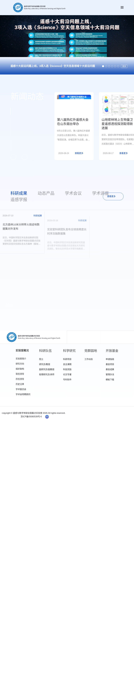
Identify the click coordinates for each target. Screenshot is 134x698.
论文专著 (67, 374)
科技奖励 (67, 369)
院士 (41, 359)
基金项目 (110, 364)
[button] (103, 66)
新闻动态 (27, 96)
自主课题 (67, 364)
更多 (124, 66)
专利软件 (67, 379)
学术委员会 (21, 389)
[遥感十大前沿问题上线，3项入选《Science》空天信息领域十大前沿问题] (67, 45)
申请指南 (110, 359)
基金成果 (110, 369)
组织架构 (20, 369)
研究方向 (20, 364)
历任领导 (20, 379)
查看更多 (111, 196)
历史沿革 (20, 384)
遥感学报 (18, 199)
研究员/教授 (44, 364)
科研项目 (67, 359)
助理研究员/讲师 (46, 374)
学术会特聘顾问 (23, 394)
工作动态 (88, 359)
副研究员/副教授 (46, 369)
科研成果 (18, 193)
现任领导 (20, 374)
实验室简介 (21, 359)
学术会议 (73, 193)
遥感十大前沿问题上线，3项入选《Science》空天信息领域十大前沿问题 (52, 66)
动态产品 (46, 193)
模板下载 (110, 379)
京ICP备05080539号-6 (31, 416)
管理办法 (110, 374)
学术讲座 (100, 193)
